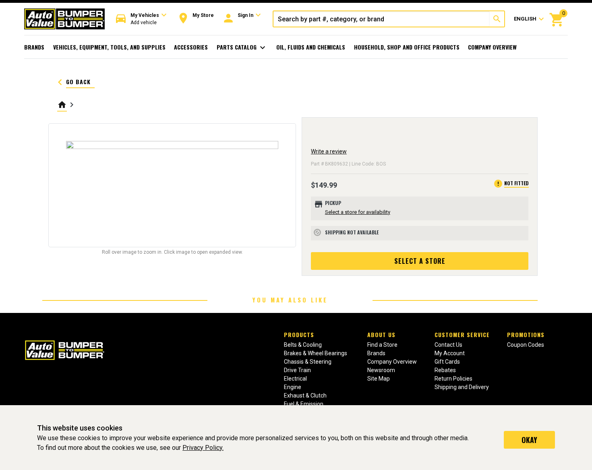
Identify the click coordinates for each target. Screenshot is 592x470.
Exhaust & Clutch (305, 395)
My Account (450, 353)
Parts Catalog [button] (242, 47)
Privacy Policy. (203, 447)
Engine (292, 387)
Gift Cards (447, 361)
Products (299, 334)
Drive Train (297, 370)
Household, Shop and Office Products (407, 47)
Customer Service (462, 334)
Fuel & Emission (303, 404)
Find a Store (382, 345)
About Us (381, 334)
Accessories (191, 47)
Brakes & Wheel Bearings (315, 353)
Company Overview (492, 47)
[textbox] (381, 19)
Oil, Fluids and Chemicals (310, 47)
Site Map (378, 378)
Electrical (295, 378)
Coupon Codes (525, 345)
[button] (141, 19)
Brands (34, 47)
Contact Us (448, 345)
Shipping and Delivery (462, 387)
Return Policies (453, 378)
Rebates (445, 370)
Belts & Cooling (303, 345)
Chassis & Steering (307, 361)
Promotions (525, 334)
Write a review (329, 151)
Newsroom (381, 370)
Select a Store (419, 261)
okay (529, 440)
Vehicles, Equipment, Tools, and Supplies (109, 47)
